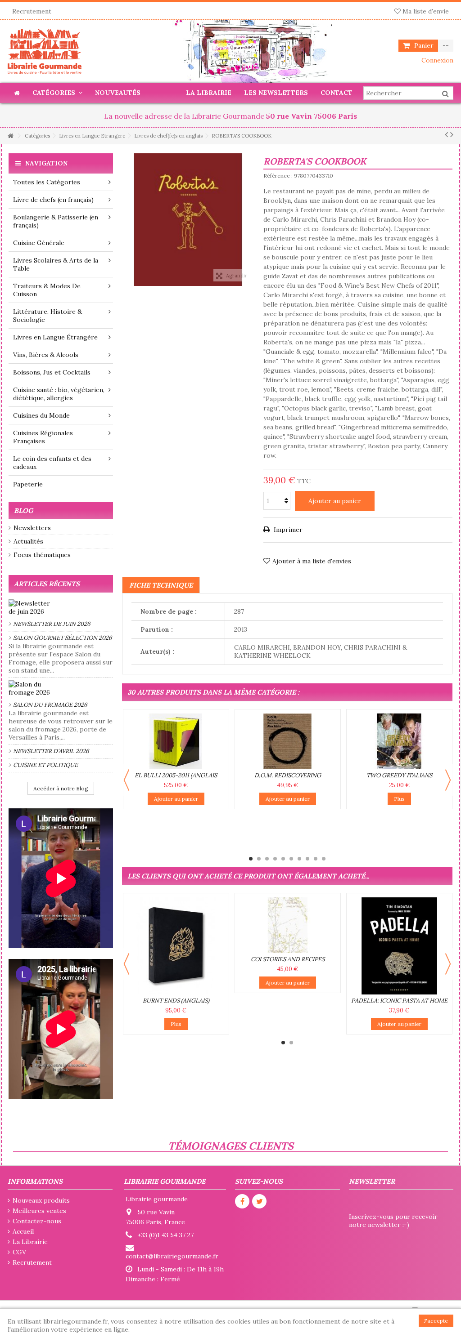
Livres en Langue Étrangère (55, 337)
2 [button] (259, 858)
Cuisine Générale (38, 243)
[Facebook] (242, 1201)
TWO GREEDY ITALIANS (399, 775)
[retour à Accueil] (10, 136)
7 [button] (299, 858)
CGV (19, 1252)
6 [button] (291, 858)
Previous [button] (126, 780)
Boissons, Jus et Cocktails (51, 372)
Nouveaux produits (41, 1200)
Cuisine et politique (45, 765)
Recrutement (31, 11)
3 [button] (267, 858)
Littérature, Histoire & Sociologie (47, 316)
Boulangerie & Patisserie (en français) (55, 221)
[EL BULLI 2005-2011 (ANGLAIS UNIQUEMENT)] (176, 741)
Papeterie (28, 484)
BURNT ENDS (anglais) (176, 1000)
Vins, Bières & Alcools (45, 355)
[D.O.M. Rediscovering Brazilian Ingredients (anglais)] (287, 741)
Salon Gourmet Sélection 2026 (62, 638)
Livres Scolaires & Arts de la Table (55, 264)
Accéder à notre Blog (60, 788)
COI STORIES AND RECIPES (288, 959)
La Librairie (30, 1242)
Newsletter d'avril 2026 (51, 751)
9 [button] (315, 858)
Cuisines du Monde (41, 415)
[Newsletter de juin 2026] (61, 607)
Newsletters (32, 528)
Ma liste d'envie (425, 11)
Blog (23, 510)
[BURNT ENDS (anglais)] (176, 945)
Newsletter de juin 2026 (51, 624)
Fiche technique (161, 585)
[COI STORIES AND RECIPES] (287, 925)
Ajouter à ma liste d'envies (311, 561)
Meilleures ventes (39, 1211)
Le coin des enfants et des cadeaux (52, 463)
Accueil (23, 1231)
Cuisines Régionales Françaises (43, 437)
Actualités (28, 541)
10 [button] (323, 858)
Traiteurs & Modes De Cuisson (47, 290)
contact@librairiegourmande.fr (172, 1256)
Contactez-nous (37, 1221)
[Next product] (451, 134)
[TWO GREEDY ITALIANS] (399, 741)
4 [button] (275, 858)
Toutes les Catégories (46, 182)
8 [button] (307, 858)
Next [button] (448, 780)
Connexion (436, 60)
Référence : (278, 175)
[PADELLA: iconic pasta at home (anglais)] (399, 945)
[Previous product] (446, 134)
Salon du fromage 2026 (50, 705)
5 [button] (283, 858)
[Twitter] (259, 1201)
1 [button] (251, 858)
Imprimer (287, 530)
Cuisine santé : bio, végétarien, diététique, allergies (58, 394)
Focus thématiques (42, 555)
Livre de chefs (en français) (53, 200)
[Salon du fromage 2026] (61, 688)
